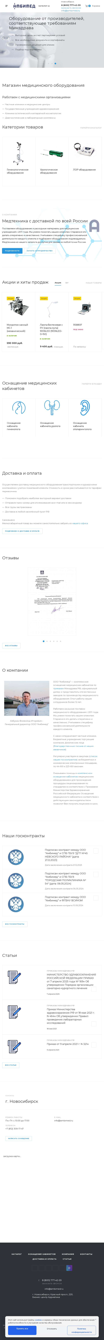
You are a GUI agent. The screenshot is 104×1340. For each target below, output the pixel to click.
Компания (68, 1254)
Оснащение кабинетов (42, 1254)
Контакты (86, 1254)
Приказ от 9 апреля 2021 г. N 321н (68, 1044)
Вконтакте (35, 1268)
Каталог (17, 1254)
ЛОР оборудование (84, 169)
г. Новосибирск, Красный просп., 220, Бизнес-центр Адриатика (52, 1295)
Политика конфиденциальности (82, 1330)
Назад (5, 161)
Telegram (42, 1268)
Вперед (98, 161)
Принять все (22, 1328)
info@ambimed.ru (70, 10)
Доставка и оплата (44, 1259)
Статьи (67, 1259)
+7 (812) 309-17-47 (14, 1128)
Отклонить (52, 1329)
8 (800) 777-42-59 (71, 5)
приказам (58, 688)
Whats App (62, 1268)
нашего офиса (80, 523)
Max (69, 1268)
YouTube (48, 1268)
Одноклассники (55, 1268)
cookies (38, 1320)
